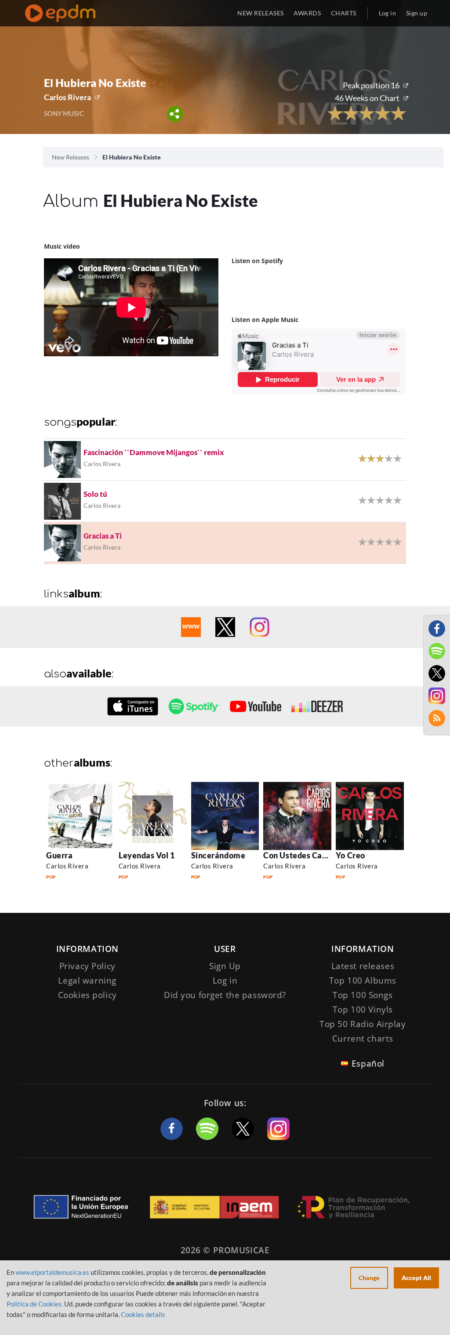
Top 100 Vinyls (363, 1009)
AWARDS (307, 13)
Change (369, 1277)
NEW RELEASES (260, 13)
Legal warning (87, 980)
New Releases (70, 157)
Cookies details (143, 1314)
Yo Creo (350, 855)
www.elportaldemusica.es (52, 1272)
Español (368, 1063)
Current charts (362, 1038)
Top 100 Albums (362, 980)
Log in (387, 13)
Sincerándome (218, 855)
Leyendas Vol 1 (147, 855)
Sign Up (225, 966)
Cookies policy (87, 995)
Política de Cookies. (35, 1304)
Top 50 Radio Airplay (362, 1024)
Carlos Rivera (67, 97)
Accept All (416, 1277)
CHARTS (343, 13)
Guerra (59, 855)
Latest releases (363, 966)
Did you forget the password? (225, 995)
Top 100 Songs (362, 995)
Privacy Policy (87, 966)
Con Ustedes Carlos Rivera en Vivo (328, 855)
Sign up (416, 13)
